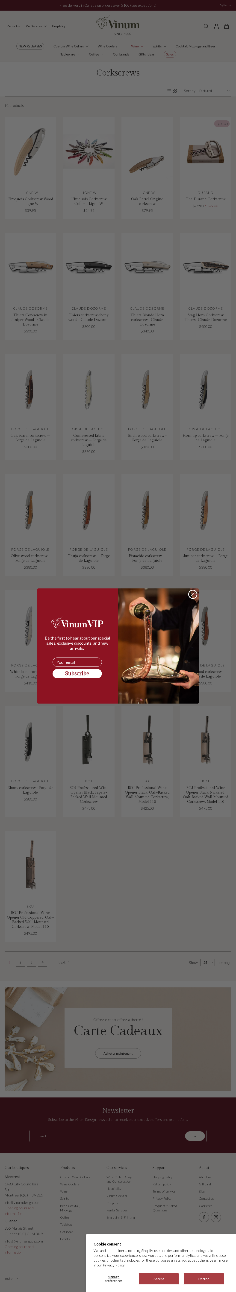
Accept (158, 1279)
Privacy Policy (114, 1265)
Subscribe (77, 673)
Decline (203, 1279)
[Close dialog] (193, 594)
